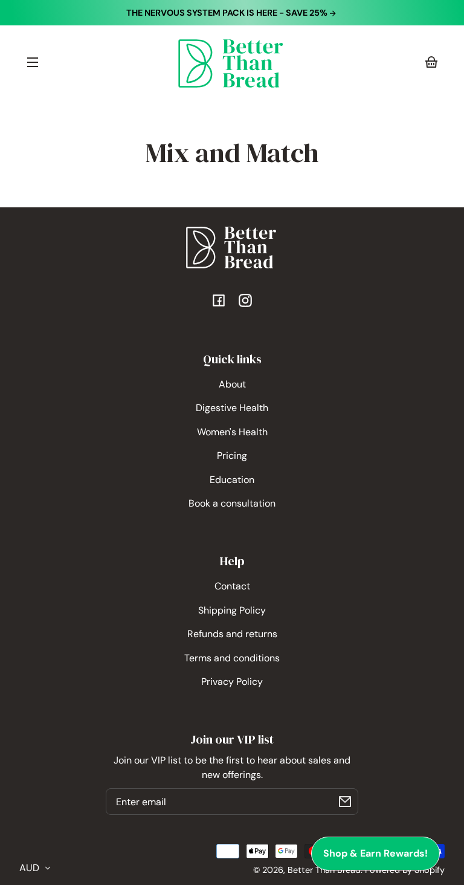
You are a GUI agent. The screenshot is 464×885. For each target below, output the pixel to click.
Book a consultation (232, 503)
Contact (232, 586)
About (232, 384)
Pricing (232, 455)
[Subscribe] (345, 801)
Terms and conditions (232, 658)
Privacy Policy (232, 681)
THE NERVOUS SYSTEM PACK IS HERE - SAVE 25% (227, 13)
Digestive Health (232, 407)
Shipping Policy (232, 610)
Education (232, 479)
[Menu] (32, 62)
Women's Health (232, 432)
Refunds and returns (232, 633)
